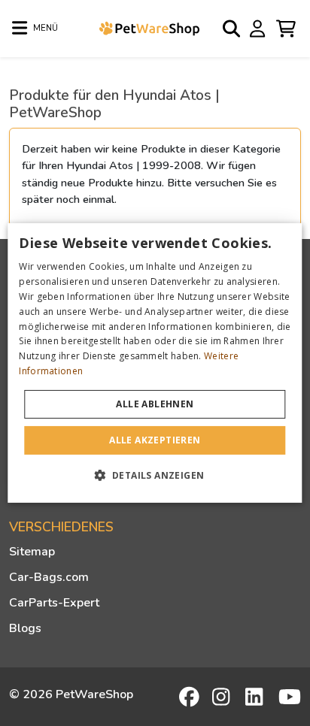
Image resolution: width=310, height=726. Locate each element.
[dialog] (155, 363)
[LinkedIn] (256, 696)
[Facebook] (190, 696)
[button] (155, 475)
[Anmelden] (259, 28)
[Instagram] (223, 696)
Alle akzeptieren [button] (154, 440)
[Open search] (232, 28)
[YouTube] (289, 696)
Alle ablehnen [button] (154, 404)
